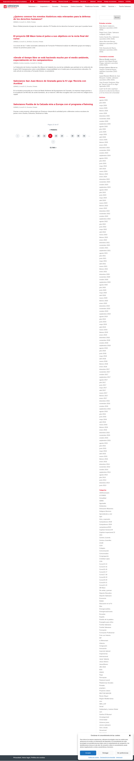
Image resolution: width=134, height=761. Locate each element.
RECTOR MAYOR (105, 693)
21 (44, 136)
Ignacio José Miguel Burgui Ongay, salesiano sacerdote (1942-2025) (108, 63)
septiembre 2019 (105, 314)
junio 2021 (102, 258)
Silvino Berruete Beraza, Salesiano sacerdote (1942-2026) (108, 43)
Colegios (102, 548)
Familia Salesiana (125, 6)
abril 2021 (102, 264)
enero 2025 (103, 145)
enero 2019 (103, 335)
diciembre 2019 (104, 306)
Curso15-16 (103, 569)
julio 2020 (102, 287)
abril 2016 (102, 422)
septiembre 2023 (105, 187)
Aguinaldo (102, 503)
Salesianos (31, 6)
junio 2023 (102, 195)
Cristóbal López (104, 559)
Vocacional (102, 730)
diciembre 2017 (104, 369)
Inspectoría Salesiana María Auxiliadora (15, 1)
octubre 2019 (103, 311)
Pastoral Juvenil (63, 1)
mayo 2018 (103, 356)
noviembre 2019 (104, 308)
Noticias (54, 1)
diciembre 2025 (104, 116)
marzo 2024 (103, 171)
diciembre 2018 (104, 337)
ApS (100, 516)
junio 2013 (102, 485)
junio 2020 (102, 290)
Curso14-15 (103, 567)
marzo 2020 (103, 298)
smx (100, 701)
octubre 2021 (103, 248)
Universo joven (104, 722)
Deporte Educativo (105, 593)
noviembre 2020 (104, 277)
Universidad (103, 719)
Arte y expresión (104, 519)
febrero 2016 (103, 427)
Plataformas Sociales (92, 6)
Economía (102, 598)
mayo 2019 (103, 324)
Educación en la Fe (105, 603)
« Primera (53, 130)
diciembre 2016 (104, 401)
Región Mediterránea (106, 698)
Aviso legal (26, 757)
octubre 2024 (103, 153)
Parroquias (64, 6)
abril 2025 (102, 137)
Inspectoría (44, 6)
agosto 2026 (103, 100)
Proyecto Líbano (104, 690)
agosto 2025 (103, 126)
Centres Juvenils (104, 537)
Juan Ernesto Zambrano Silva (109, 82)
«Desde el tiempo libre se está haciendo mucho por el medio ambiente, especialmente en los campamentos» (51, 58)
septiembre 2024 (105, 155)
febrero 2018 (103, 364)
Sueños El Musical (105, 714)
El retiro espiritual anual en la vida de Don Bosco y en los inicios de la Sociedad (109, 90)
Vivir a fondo (103, 727)
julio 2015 (102, 446)
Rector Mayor (103, 696)
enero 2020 (103, 303)
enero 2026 (103, 113)
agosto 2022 (103, 221)
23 (56, 136)
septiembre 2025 (105, 124)
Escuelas (55, 6)
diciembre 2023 (104, 179)
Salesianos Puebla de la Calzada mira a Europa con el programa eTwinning (53, 104)
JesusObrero (103, 664)
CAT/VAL (128, 1)
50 (84, 136)
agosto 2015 (103, 443)
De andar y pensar (105, 590)
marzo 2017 (103, 393)
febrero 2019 (103, 332)
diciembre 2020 (104, 274)
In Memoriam (103, 640)
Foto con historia (104, 635)
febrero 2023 (103, 205)
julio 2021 (102, 256)
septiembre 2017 (105, 377)
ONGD (104, 6)
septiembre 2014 (105, 472)
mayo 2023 (103, 198)
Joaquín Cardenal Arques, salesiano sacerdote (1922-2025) (108, 71)
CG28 (101, 543)
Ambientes (102, 506)
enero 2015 (103, 461)
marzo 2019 (103, 330)
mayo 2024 (103, 166)
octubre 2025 (103, 121)
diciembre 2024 (104, 147)
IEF (100, 638)
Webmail (92, 1)
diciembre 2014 (104, 464)
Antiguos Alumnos (105, 511)
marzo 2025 (103, 139)
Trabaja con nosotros (110, 1)
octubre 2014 (103, 469)
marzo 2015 (103, 456)
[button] (130, 735)
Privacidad (17, 757)
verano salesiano (105, 725)
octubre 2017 (103, 374)
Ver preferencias (122, 753)
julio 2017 (102, 382)
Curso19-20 (103, 580)
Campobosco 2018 (105, 522)
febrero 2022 (103, 237)
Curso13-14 (103, 564)
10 (28, 136)
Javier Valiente (104, 659)
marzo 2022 (103, 234)
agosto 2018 (103, 348)
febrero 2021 (103, 269)
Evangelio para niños (106, 622)
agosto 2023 (103, 190)
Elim (100, 606)
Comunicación (104, 551)
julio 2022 (102, 224)
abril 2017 (102, 390)
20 (38, 136)
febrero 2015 (103, 459)
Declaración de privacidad (107, 757)
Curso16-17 (103, 572)
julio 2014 (102, 477)
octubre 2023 (103, 184)
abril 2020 (102, 295)
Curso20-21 (22, 22)
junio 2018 (102, 353)
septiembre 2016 (105, 409)
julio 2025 (102, 129)
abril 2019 (102, 327)
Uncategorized (104, 717)
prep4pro (102, 688)
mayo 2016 (103, 419)
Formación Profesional (106, 632)
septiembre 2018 (105, 345)
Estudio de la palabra (106, 619)
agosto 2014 (103, 475)
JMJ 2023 (102, 667)
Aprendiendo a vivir (105, 514)
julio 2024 (102, 161)
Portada (33, 22)
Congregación (104, 556)
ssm (100, 712)
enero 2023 (103, 208)
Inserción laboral (104, 651)
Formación (102, 630)
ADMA (101, 501)
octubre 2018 (103, 343)
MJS (100, 669)
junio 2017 (102, 385)
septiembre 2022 (105, 219)
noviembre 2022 (104, 213)
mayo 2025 (103, 134)
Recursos (83, 1)
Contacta (121, 1)
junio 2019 (102, 322)
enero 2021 (103, 271)
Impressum (119, 757)
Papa (101, 675)
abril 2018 (102, 359)
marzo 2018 (103, 361)
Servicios (111, 6)
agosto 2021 (103, 253)
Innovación (103, 648)
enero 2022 (103, 240)
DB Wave (29, 41)
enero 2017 (103, 398)
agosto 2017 (103, 380)
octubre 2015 (103, 438)
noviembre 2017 (104, 372)
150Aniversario (104, 493)
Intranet (99, 1)
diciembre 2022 (104, 211)
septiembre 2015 (105, 440)
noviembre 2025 (104, 118)
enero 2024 (103, 176)
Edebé (101, 601)
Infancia (102, 643)
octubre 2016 (103, 406)
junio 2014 (102, 480)
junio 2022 (102, 227)
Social (101, 706)
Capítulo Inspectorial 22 (107, 532)
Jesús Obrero (103, 661)
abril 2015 (102, 453)
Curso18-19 (103, 577)
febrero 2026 (103, 110)
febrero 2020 (103, 301)
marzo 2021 (103, 266)
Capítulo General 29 (106, 530)
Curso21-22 (103, 585)
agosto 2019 (103, 316)
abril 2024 (102, 168)
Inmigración (103, 646)
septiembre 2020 (105, 282)
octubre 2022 (103, 216)
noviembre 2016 (104, 403)
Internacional (103, 656)
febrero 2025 (103, 142)
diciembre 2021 (104, 242)
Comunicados (103, 553)
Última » (53, 147)
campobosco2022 (105, 527)
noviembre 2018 (104, 340)
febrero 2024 (103, 174)
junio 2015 (102, 448)
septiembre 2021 (105, 250)
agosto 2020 (103, 285)
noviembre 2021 (104, 245)
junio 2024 (102, 163)
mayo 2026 (103, 105)
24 (62, 136)
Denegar (105, 753)
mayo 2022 (103, 229)
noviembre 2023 (104, 182)
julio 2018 (102, 351)
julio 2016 (102, 414)
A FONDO (102, 495)
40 (78, 136)
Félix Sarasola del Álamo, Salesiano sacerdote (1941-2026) (108, 50)
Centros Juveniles (76, 6)
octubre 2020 (103, 279)
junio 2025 (102, 132)
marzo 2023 (103, 203)
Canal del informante (43, 1)
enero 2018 (103, 366)
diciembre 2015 (104, 432)
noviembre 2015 (104, 435)
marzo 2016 (103, 424)
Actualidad (102, 498)
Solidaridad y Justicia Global (108, 709)
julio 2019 (102, 319)
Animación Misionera (106, 508)
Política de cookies (93, 757)
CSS (100, 561)
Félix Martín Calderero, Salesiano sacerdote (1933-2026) (108, 28)
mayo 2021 (103, 261)
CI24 (100, 545)
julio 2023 (102, 192)
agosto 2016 (103, 411)
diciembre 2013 (104, 483)
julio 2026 (102, 103)
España (101, 617)
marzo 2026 (103, 108)
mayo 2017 (103, 388)
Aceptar (88, 753)
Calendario (75, 1)
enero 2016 (103, 430)
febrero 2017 (103, 395)
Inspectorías (103, 654)
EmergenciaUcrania (105, 611)
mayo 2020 (103, 293)
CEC (100, 535)
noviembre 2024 (104, 150)
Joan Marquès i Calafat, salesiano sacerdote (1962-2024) (109, 78)
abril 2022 (102, 232)
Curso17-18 (103, 574)
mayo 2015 (103, 451)
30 (72, 136)
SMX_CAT (102, 704)
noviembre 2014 (104, 467)
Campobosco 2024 (105, 524)
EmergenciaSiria (104, 609)
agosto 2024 (103, 158)
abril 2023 (102, 200)
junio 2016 (102, 417)
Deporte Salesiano (105, 596)
